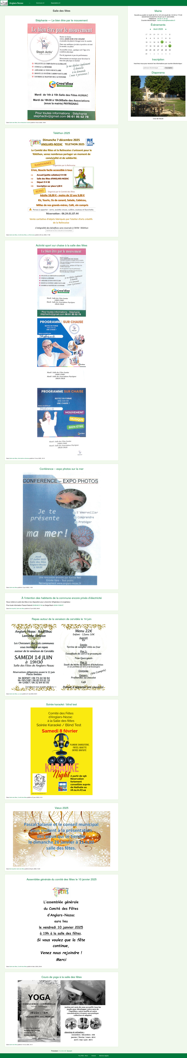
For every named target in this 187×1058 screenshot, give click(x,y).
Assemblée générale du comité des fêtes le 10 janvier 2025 (62, 879)
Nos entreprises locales (24, 122)
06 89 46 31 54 (37, 605)
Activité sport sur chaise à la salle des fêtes (61, 245)
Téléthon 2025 (61, 133)
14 (162, 42)
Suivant (69, 1051)
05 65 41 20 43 (162, 18)
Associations (55, 3)
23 (170, 46)
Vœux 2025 (61, 808)
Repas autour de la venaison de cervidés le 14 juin (61, 619)
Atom (86, 1056)
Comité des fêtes (22, 235)
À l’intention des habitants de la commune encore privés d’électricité (62, 598)
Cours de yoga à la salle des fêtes (61, 977)
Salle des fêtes (13, 122)
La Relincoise (31, 235)
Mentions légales (104, 1056)
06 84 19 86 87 (58, 605)
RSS (82, 1056)
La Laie (20, 694)
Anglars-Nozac (16, 2)
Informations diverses (23, 458)
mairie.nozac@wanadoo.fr (166, 20)
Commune (39, 3)
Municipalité (12, 608)
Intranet (93, 1056)
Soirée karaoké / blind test (61, 704)
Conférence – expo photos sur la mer (61, 469)
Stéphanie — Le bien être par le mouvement (62, 20)
